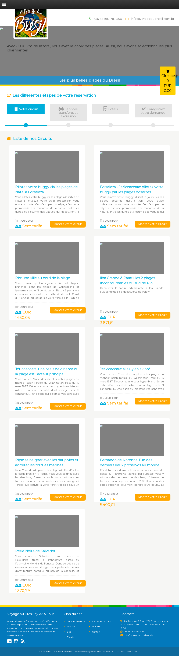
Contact (96, 631)
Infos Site (70, 626)
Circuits (70, 637)
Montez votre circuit (67, 224)
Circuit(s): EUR (169, 83)
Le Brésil (96, 626)
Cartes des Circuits (101, 621)
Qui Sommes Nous (75, 621)
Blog (68, 631)
